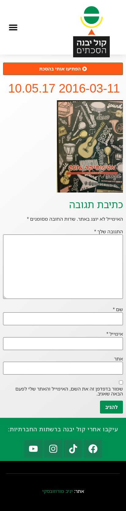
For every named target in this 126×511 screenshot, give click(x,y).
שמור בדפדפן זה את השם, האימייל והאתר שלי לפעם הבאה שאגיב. (69, 391)
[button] (13, 27)
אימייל (114, 333)
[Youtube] (33, 449)
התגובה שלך (108, 231)
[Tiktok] (73, 449)
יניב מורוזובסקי (57, 491)
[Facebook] (93, 449)
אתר (118, 358)
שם (118, 309)
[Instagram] (53, 449)
